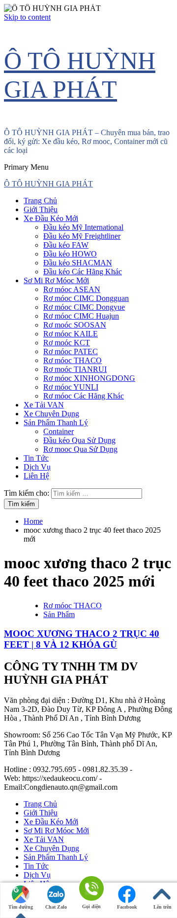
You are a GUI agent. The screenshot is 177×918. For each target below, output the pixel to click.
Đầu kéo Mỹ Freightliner (81, 236)
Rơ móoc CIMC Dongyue (84, 307)
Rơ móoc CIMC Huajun (81, 316)
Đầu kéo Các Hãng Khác (82, 271)
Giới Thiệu (41, 209)
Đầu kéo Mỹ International (83, 227)
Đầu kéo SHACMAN (77, 262)
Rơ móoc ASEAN (71, 289)
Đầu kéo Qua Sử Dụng (79, 440)
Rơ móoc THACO (72, 360)
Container (58, 431)
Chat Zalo (56, 907)
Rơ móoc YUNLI (70, 387)
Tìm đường (20, 907)
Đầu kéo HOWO (70, 254)
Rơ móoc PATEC (70, 351)
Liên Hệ (36, 476)
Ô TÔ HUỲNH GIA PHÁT (48, 184)
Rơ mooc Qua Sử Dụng (80, 449)
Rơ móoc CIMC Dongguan (86, 298)
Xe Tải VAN (44, 405)
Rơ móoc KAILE (70, 334)
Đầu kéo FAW (65, 245)
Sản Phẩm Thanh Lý (56, 422)
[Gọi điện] (91, 889)
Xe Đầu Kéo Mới (51, 218)
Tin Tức (36, 458)
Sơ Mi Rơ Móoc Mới (56, 280)
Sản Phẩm (59, 614)
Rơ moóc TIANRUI (75, 369)
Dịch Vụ (37, 467)
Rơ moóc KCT (66, 342)
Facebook (127, 907)
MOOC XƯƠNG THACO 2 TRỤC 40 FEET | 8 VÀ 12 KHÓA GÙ (81, 639)
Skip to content (27, 17)
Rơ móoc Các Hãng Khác (83, 396)
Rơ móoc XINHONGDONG (89, 378)
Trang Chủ (40, 200)
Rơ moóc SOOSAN (74, 325)
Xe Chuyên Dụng (51, 413)
